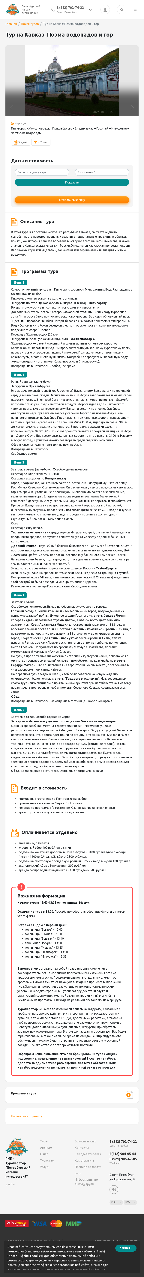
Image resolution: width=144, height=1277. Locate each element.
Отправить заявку (72, 199)
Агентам (46, 1147)
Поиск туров (30, 23)
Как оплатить (84, 1160)
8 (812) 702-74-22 (70, 7)
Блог (78, 1173)
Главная (11, 23)
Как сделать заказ (88, 1154)
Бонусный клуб (85, 1141)
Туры (44, 1141)
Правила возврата (88, 1166)
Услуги (44, 1166)
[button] (11, 108)
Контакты (82, 1147)
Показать (72, 182)
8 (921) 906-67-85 (123, 1159)
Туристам (47, 1160)
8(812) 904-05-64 (123, 1154)
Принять (126, 1248)
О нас (44, 1154)
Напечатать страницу (26, 1116)
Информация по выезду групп (86, 1182)
